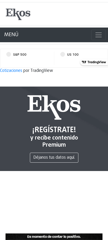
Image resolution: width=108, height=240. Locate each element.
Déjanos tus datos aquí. (54, 157)
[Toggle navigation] (98, 35)
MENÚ (11, 35)
